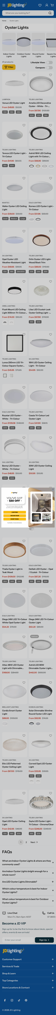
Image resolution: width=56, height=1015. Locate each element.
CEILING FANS (14, 515)
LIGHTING (15, 512)
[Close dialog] (53, 489)
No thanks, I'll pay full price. (14, 523)
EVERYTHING (15, 519)
